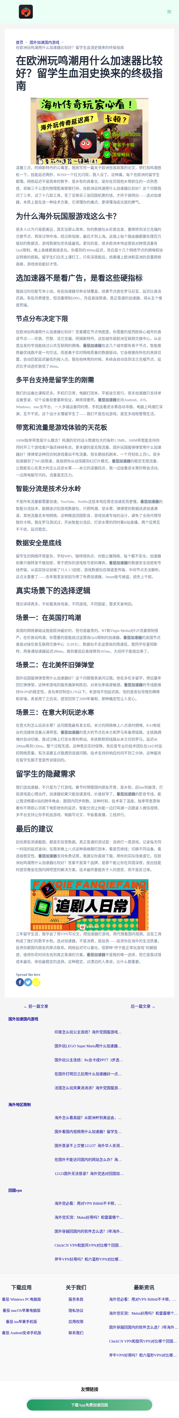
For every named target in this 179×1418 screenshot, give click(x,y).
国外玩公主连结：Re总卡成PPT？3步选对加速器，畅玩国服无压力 (89, 1060)
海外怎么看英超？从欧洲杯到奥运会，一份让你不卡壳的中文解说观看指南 (89, 1118)
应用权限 (76, 1322)
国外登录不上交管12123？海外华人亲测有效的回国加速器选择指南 (89, 1146)
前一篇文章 (36, 1006)
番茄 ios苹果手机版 (21, 1322)
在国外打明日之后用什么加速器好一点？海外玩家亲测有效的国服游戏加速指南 (89, 1074)
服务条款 (76, 1299)
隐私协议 (76, 1311)
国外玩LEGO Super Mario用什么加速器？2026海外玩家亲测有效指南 (89, 1046)
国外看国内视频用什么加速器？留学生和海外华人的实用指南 (89, 1132)
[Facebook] (20, 982)
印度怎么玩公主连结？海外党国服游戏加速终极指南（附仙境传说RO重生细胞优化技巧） (89, 1032)
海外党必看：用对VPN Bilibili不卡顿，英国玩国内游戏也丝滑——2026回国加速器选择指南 (89, 1203)
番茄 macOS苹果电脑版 (22, 1311)
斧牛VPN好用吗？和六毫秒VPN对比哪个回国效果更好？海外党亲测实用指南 (89, 1259)
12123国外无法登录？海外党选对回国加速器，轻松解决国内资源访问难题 (89, 1174)
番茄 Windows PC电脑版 (21, 1299)
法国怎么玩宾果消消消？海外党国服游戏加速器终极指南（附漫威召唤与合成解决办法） (89, 1088)
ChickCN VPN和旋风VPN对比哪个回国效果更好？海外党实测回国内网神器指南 (89, 1245)
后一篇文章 (143, 1006)
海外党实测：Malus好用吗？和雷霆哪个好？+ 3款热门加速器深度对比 (89, 1217)
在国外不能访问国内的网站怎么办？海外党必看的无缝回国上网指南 (89, 1160)
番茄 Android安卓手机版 (21, 1333)
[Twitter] (28, 982)
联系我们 (76, 1333)
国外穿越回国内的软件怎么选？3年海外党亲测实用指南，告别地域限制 (89, 1231)
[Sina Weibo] (36, 982)
